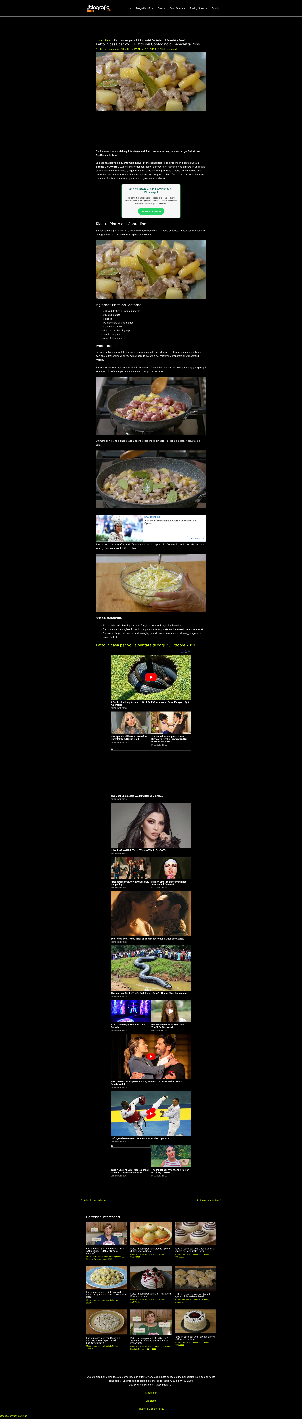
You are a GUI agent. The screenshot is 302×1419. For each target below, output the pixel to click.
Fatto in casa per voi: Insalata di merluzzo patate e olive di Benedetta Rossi (106, 1294)
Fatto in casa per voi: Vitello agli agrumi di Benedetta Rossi (192, 1295)
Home (128, 8)
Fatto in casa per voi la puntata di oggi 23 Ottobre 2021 (145, 645)
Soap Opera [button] (176, 8)
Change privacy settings (13, 1416)
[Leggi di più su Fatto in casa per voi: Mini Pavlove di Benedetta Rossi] (151, 1277)
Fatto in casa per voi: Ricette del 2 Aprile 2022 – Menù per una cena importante (149, 1340)
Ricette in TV (129, 49)
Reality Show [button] (197, 8)
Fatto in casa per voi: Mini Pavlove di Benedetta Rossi (150, 1294)
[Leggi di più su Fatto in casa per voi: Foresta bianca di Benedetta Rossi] (195, 1321)
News (141, 49)
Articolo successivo (209, 1200)
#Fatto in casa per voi (108, 49)
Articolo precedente (93, 1200)
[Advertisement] (151, 131)
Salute (161, 8)
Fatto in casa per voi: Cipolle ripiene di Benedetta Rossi (150, 1249)
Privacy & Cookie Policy (151, 1408)
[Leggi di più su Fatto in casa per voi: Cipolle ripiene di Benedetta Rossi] (151, 1233)
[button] (152, 8)
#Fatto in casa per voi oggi (114, 1256)
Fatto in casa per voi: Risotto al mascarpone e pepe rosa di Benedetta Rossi (103, 1340)
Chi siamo (151, 1400)
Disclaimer (151, 1392)
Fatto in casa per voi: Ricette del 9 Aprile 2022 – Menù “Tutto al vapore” (105, 1251)
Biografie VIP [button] (143, 8)
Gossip (215, 8)
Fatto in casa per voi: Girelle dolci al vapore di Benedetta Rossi (195, 1249)
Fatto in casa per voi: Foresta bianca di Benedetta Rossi (195, 1337)
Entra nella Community (151, 211)
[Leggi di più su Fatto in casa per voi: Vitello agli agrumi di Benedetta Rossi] (195, 1277)
